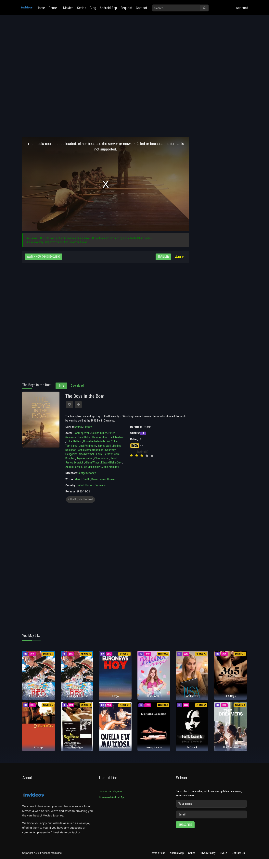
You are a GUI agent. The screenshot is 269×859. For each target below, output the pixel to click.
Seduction (77, 747)
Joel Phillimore (87, 446)
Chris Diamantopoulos (90, 450)
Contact (141, 8)
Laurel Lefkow (104, 454)
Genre (53, 8)
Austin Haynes (73, 467)
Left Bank (192, 747)
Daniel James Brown (103, 479)
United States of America (91, 485)
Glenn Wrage (92, 462)
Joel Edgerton (82, 433)
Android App (108, 8)
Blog (93, 8)
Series (81, 8)
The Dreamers (230, 747)
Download (77, 385)
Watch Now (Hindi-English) (43, 256)
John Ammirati (110, 467)
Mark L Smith (82, 479)
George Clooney (86, 473)
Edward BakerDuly (111, 462)
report (181, 256)
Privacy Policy (207, 853)
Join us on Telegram (110, 791)
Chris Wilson (101, 458)
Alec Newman (87, 454)
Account (242, 8)
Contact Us (238, 853)
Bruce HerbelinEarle (94, 441)
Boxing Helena (154, 747)
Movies (68, 8)
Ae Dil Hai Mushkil (38, 696)
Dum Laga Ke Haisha (77, 696)
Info (61, 385)
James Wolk (104, 446)
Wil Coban (112, 441)
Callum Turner (99, 433)
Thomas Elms (99, 437)
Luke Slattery (74, 441)
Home (41, 8)
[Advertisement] (105, 48)
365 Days (230, 696)
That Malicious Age (115, 747)
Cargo (115, 696)
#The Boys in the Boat (80, 499)
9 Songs (38, 747)
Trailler (163, 256)
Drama (78, 427)
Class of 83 (153, 696)
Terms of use (157, 853)
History (87, 427)
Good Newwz (192, 696)
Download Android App (112, 797)
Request (126, 8)
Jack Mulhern (116, 437)
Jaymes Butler (84, 458)
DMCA (223, 853)
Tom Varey (71, 446)
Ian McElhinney (92, 467)
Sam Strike (84, 437)
